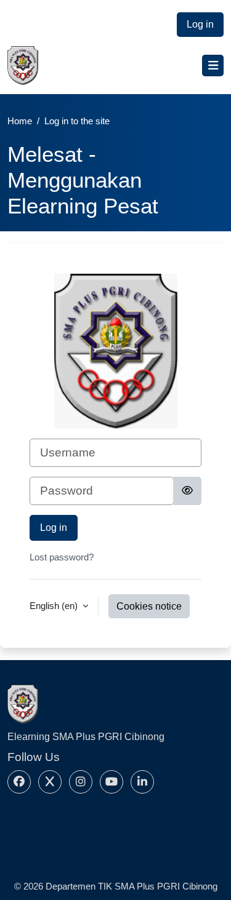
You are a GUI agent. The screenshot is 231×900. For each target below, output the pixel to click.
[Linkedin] (142, 782)
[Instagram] (80, 782)
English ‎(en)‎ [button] (55, 605)
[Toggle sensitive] (187, 491)
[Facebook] (19, 782)
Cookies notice (149, 606)
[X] (50, 782)
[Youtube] (111, 782)
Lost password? (62, 557)
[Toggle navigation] (213, 65)
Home (19, 121)
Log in (200, 24)
